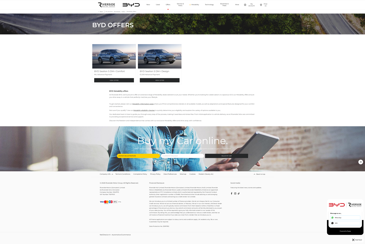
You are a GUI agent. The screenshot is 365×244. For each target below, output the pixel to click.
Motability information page (143, 104)
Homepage (117, 11)
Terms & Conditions (122, 174)
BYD (123, 11)
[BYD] (131, 5)
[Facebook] (231, 193)
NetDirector (104, 235)
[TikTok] (238, 193)
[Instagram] (235, 193)
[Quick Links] (360, 162)
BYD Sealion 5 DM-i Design (154, 71)
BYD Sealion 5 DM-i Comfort (109, 71)
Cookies (192, 174)
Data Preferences (170, 174)
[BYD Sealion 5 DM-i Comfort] (114, 56)
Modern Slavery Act (206, 174)
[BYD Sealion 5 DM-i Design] (159, 56)
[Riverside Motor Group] (106, 4)
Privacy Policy (155, 174)
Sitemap (183, 174)
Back (101, 11)
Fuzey (349, 231)
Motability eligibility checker (144, 110)
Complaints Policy (140, 174)
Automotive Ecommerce (121, 235)
